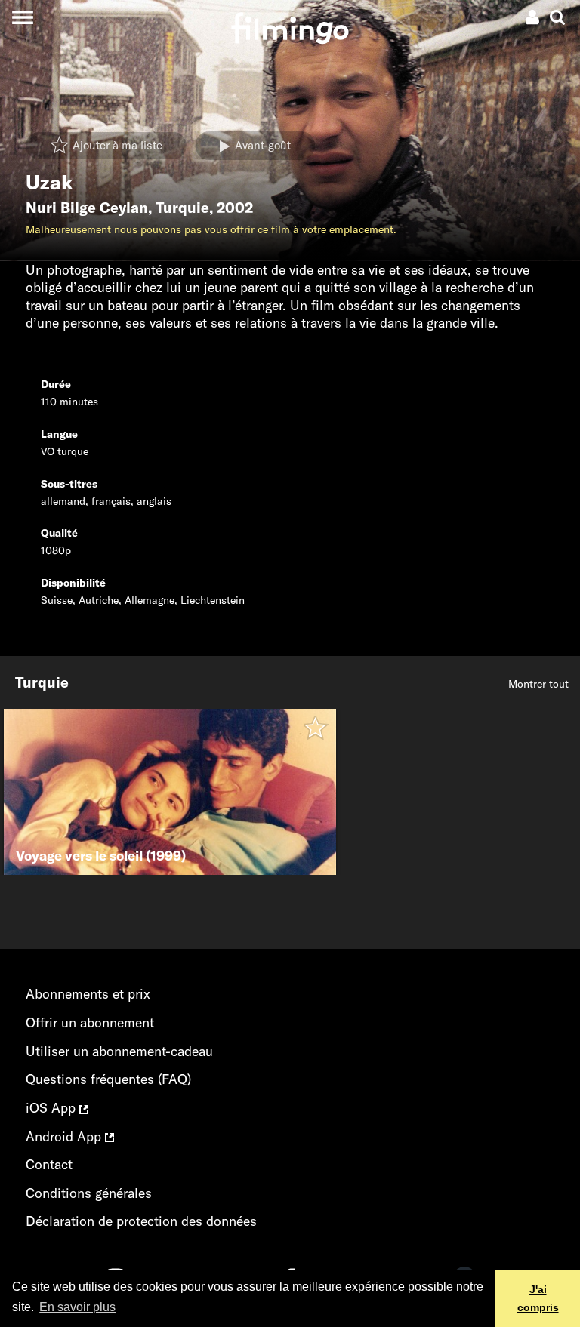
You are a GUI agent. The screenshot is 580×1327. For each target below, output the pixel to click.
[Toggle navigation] (22, 17)
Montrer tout (538, 684)
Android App (65, 1136)
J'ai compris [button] (538, 1298)
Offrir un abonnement (90, 1022)
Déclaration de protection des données (141, 1221)
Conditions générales (89, 1193)
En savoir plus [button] (77, 1307)
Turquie (182, 208)
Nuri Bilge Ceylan (87, 208)
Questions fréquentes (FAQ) (108, 1079)
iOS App (52, 1107)
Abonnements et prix (88, 993)
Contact (49, 1164)
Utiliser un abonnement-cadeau (119, 1051)
